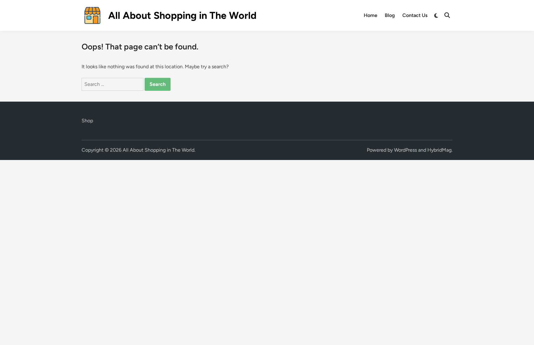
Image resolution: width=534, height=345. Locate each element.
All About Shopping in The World (182, 15)
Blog (390, 15)
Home (370, 15)
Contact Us (414, 15)
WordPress (405, 150)
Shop (87, 121)
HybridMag (439, 150)
